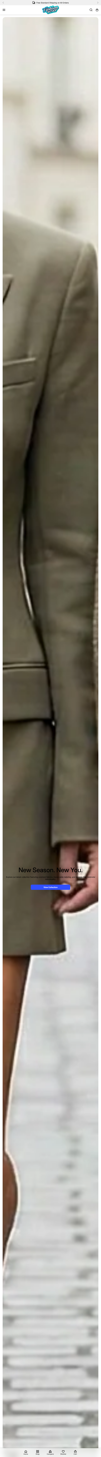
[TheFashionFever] (50, 9)
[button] (4, 2)
